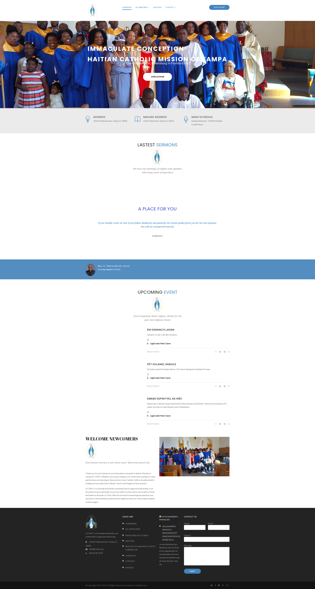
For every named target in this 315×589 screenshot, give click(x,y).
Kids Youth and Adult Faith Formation (140, 548)
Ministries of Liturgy (136, 535)
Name (187, 523)
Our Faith (157, 7)
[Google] (223, 585)
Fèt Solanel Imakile (161, 364)
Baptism (129, 541)
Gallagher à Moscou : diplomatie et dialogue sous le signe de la (171, 533)
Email (210, 523)
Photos (129, 567)
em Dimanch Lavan (160, 329)
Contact (169, 7)
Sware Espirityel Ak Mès (164, 398)
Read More (152, 351)
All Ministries (141, 7)
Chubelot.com (141, 585)
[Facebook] (215, 585)
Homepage (127, 7)
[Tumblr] (219, 585)
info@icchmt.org (96, 549)
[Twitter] (211, 585)
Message (188, 545)
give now (219, 7)
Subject (187, 535)
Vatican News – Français (169, 518)
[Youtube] (227, 585)
